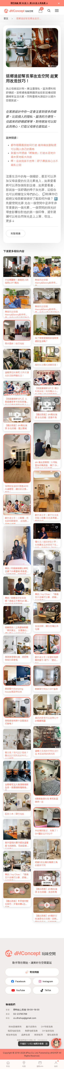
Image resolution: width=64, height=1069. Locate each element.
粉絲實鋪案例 (15, 1026)
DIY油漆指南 (48, 1031)
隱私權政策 (52, 1035)
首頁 (6, 18)
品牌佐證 (25, 1035)
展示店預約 (31, 1026)
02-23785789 (20, 1014)
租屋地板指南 (14, 1031)
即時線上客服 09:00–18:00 (26, 1009)
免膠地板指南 (31, 1031)
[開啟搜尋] (49, 10)
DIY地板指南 (47, 1026)
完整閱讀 (16, 233)
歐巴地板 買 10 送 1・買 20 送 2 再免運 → (29, 3)
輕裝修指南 (11, 1035)
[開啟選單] (57, 10)
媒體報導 (38, 1035)
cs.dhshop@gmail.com (24, 1018)
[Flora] (56, 1043)
